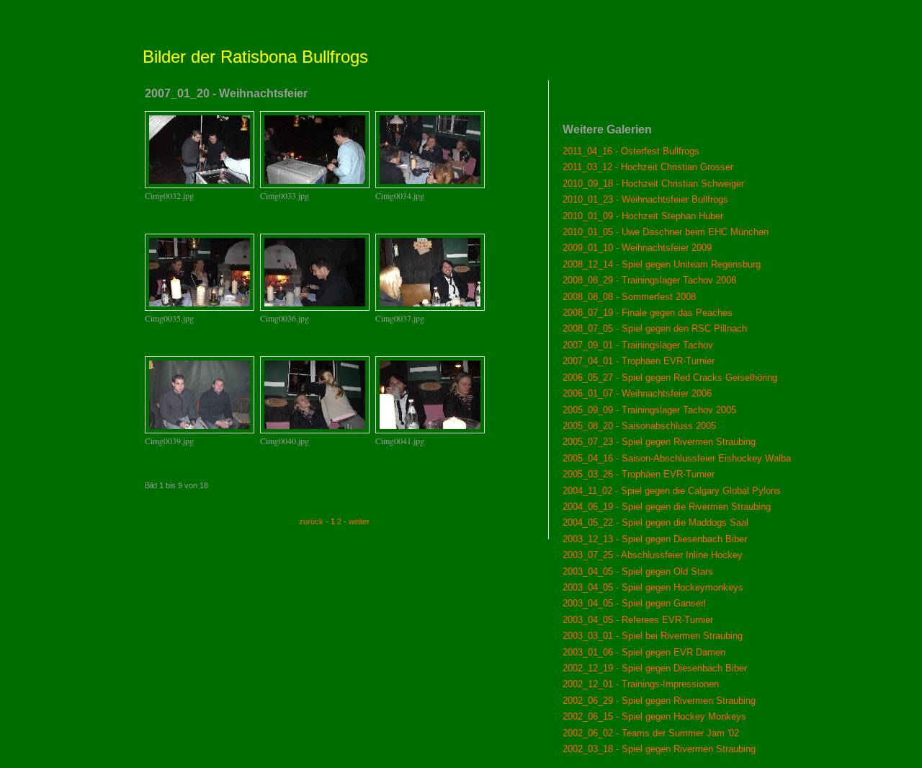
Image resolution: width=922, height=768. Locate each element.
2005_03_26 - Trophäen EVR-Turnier (639, 474)
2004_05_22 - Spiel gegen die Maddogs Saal (655, 522)
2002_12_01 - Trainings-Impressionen (641, 684)
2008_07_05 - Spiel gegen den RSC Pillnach (655, 328)
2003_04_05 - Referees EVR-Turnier (638, 619)
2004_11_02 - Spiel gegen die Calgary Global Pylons (672, 490)
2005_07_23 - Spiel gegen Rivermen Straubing (659, 441)
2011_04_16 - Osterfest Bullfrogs (631, 151)
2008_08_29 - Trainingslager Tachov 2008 (649, 280)
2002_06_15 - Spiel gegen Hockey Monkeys (654, 716)
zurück (311, 521)
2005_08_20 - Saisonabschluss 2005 (639, 425)
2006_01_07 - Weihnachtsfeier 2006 (637, 393)
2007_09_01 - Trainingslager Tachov (638, 345)
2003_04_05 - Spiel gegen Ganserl (634, 603)
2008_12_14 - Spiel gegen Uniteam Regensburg (662, 264)
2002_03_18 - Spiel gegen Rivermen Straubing (659, 748)
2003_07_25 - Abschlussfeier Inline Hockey (653, 554)
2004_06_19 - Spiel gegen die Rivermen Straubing (667, 506)
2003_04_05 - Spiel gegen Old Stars (638, 571)
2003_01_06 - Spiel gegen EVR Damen (644, 652)
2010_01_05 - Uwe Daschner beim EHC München (666, 231)
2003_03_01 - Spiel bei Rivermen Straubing (653, 635)
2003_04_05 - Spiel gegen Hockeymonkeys (653, 587)
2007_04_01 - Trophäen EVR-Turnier (639, 361)
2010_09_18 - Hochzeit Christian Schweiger (653, 183)
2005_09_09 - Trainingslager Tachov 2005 (649, 410)
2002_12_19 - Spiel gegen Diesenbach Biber (655, 668)
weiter (359, 521)
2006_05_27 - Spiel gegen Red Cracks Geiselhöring (670, 377)
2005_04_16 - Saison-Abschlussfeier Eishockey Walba (677, 458)
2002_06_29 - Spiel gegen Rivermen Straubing (659, 700)
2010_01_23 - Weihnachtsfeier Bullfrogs (645, 199)
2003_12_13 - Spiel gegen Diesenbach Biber (655, 539)
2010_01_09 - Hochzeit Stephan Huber (643, 216)
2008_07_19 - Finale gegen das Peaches (648, 312)
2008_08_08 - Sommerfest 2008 (629, 296)
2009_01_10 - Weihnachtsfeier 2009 (637, 247)
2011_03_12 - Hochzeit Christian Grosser (648, 167)
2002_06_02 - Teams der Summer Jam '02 (651, 733)
